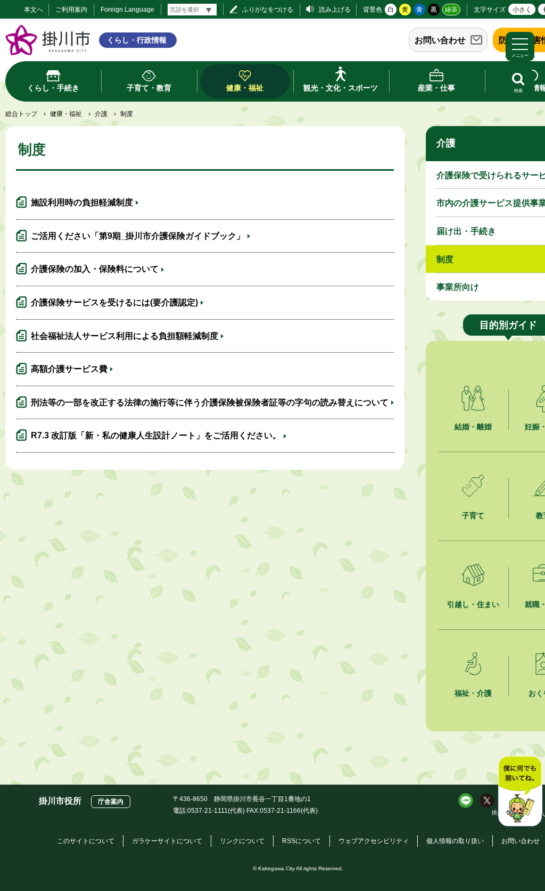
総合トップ (21, 114)
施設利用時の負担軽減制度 (82, 202)
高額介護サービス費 (69, 368)
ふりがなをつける (267, 9)
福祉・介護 (473, 693)
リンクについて (242, 841)
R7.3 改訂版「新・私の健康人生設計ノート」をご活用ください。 (156, 435)
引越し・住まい (473, 604)
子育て (473, 515)
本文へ (33, 9)
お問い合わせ (440, 40)
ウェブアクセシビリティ (373, 841)
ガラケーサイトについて (167, 841)
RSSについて (301, 841)
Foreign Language (127, 9)
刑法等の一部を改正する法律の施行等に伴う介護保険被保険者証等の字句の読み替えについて (210, 402)
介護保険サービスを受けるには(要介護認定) (114, 302)
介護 (101, 114)
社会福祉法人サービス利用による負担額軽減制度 (124, 335)
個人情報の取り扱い (455, 841)
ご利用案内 (71, 9)
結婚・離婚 (473, 426)
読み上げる (335, 9)
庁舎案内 (110, 801)
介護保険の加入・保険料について (95, 268)
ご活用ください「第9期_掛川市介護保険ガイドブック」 (138, 235)
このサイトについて (85, 841)
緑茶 (451, 9)
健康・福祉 (66, 114)
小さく (522, 9)
